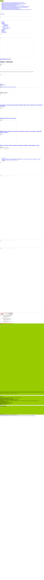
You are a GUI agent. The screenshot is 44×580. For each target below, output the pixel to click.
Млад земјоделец (5, 24)
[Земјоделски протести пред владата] (8, 116)
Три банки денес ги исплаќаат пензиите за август (9, 5)
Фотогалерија (4, 31)
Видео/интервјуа (4, 32)
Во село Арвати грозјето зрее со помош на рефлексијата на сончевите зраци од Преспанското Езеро (16, 9)
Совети (3, 30)
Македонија (4, 58)
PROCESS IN (6, 415)
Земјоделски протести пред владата (8, 118)
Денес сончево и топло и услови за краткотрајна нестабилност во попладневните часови (15, 7)
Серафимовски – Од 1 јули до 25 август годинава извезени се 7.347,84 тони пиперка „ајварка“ (15, 6)
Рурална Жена (5, 25)
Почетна (3, 21)
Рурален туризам (5, 26)
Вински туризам (5, 28)
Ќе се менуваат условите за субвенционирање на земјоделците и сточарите (13, 2)
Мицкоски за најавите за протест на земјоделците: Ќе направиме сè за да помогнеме (14, 3)
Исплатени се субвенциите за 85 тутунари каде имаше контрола (11, 8)
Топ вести (3, 22)
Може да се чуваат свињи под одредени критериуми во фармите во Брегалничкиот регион (19, 145)
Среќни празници (2, 84)
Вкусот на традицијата (6, 27)
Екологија (3, 29)
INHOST (34, 415)
